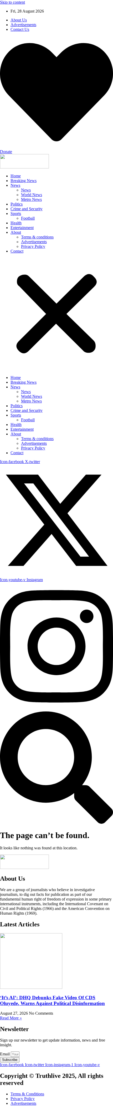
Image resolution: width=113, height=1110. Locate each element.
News (15, 185)
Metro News (31, 199)
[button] (56, 314)
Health (16, 223)
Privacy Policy (33, 246)
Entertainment (22, 227)
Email (5, 1054)
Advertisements (34, 241)
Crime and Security (27, 209)
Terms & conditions (37, 237)
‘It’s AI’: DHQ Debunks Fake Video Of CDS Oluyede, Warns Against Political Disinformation (52, 1000)
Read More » (11, 1018)
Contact (17, 251)
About (16, 232)
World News (31, 194)
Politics (17, 204)
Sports (16, 213)
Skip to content (12, 2)
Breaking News (24, 180)
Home (16, 176)
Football (28, 218)
